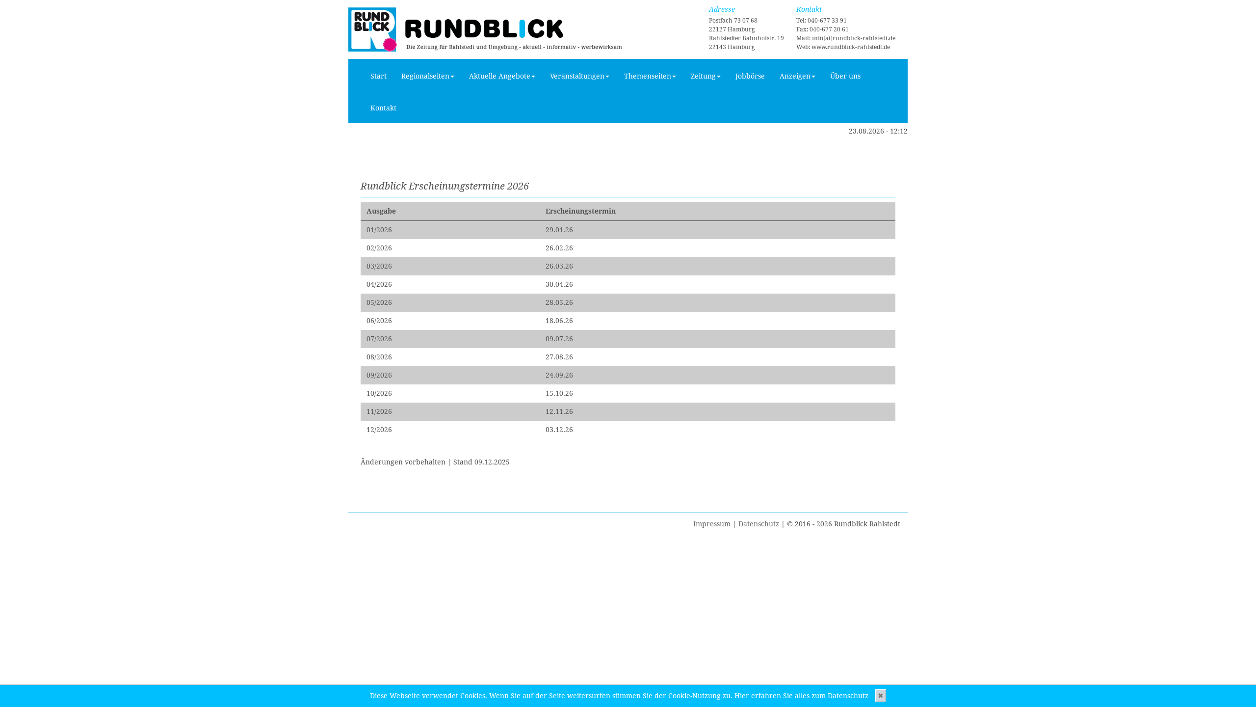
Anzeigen (795, 76)
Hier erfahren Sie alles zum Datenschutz (801, 696)
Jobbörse (750, 76)
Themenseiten (647, 76)
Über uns (845, 76)
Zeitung (703, 76)
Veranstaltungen (577, 76)
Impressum (712, 524)
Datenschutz (758, 524)
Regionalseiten (425, 76)
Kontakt (383, 108)
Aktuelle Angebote (499, 76)
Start (378, 76)
